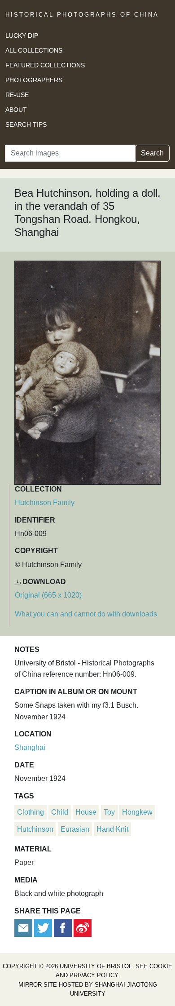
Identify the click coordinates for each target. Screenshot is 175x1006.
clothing (30, 812)
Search (152, 153)
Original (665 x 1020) (48, 595)
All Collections (33, 50)
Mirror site (37, 984)
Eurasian (75, 829)
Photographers (33, 80)
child (59, 812)
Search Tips (26, 124)
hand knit (112, 829)
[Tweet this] (44, 927)
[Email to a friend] (24, 927)
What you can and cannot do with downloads (86, 614)
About (16, 109)
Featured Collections (45, 65)
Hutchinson (35, 829)
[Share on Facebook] (63, 927)
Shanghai (29, 747)
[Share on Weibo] (83, 927)
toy (109, 812)
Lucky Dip (21, 35)
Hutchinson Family (44, 502)
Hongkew (137, 812)
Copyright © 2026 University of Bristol (67, 966)
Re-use (17, 94)
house (85, 812)
